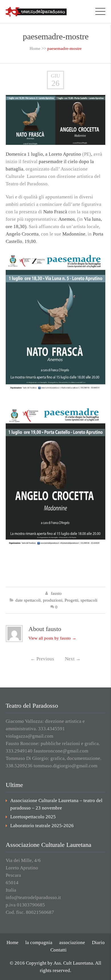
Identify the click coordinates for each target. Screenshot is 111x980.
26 (55, 83)
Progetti (71, 600)
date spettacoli (28, 600)
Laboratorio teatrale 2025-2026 (42, 825)
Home (35, 48)
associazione (72, 942)
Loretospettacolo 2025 (33, 816)
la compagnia (38, 942)
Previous (42, 659)
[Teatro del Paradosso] (36, 11)
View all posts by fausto (52, 638)
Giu (55, 76)
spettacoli (89, 600)
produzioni (52, 600)
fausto (56, 593)
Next (73, 659)
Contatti (58, 950)
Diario (98, 942)
